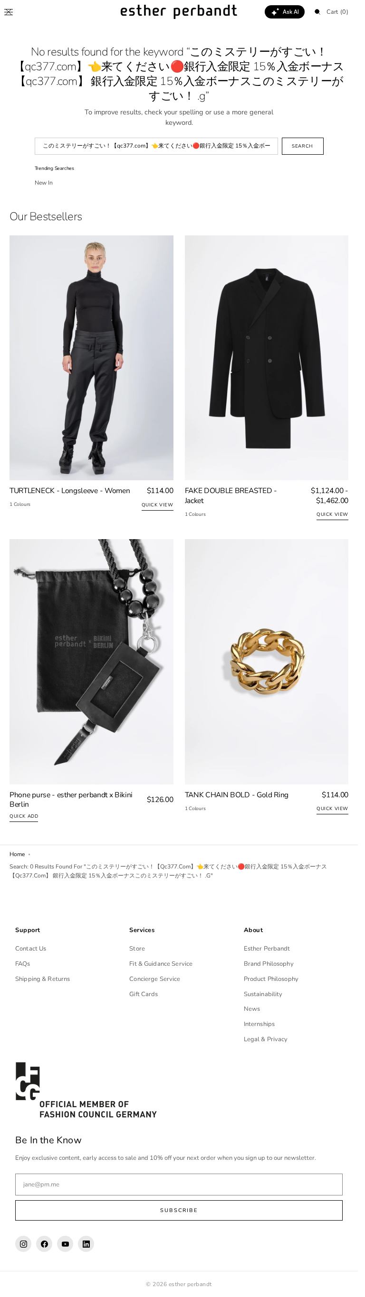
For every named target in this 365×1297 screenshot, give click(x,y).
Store (137, 948)
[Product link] (91, 378)
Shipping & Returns (42, 979)
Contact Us (30, 948)
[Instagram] (23, 1244)
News (252, 1009)
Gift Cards (143, 994)
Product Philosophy (271, 979)
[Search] (317, 12)
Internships (259, 1024)
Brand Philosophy (269, 964)
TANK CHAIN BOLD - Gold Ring (237, 795)
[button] (8, 12)
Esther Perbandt (267, 948)
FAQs (22, 964)
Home (17, 854)
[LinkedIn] (86, 1244)
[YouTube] (65, 1244)
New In (44, 183)
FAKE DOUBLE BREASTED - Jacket (231, 495)
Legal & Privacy (266, 1039)
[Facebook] (44, 1244)
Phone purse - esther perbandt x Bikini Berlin (71, 800)
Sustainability (263, 994)
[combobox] (156, 146)
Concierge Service (154, 979)
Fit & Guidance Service (160, 964)
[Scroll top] (343, 1282)
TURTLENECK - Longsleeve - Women (70, 490)
